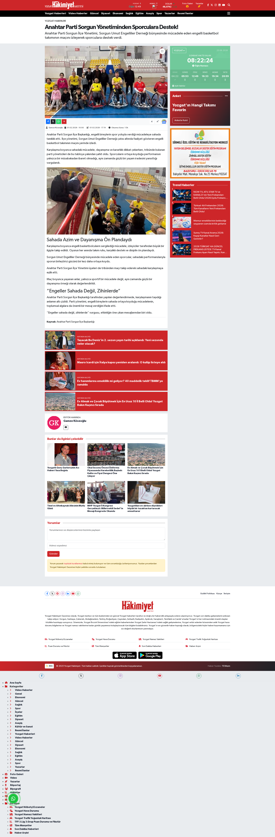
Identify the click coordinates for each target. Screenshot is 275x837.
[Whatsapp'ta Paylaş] (58, 121)
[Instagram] (62, 593)
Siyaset (105, 13)
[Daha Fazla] (64, 121)
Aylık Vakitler (180, 86)
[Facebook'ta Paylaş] (48, 121)
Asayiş (150, 13)
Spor (159, 13)
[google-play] (150, 655)
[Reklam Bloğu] (200, 153)
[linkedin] (238, 675)
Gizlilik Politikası (207, 593)
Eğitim (140, 13)
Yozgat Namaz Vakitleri (153, 639)
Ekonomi (118, 13)
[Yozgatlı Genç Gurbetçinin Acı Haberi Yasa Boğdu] (66, 454)
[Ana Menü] (228, 13)
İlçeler (18, 712)
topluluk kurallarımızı (73, 563)
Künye (219, 593)
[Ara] (229, 5)
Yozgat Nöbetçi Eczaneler (60, 639)
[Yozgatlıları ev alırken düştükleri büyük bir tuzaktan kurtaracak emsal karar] (146, 492)
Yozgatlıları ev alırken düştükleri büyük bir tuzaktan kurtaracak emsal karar (144, 508)
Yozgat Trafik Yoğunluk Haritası (203, 639)
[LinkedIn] (67, 593)
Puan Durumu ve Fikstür (59, 646)
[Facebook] (47, 593)
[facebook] (41, 675)
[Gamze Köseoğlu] (54, 423)
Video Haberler (78, 13)
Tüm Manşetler (102, 646)
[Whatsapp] (78, 593)
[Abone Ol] (164, 121)
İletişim (227, 593)
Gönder (53, 554)
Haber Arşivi (195, 646)
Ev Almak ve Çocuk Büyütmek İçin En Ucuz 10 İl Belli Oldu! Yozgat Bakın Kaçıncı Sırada (145, 470)
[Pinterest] (57, 593)
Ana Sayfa (15, 683)
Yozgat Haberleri (55, 13)
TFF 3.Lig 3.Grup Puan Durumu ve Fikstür (38, 822)
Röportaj (15, 785)
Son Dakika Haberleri (151, 646)
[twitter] (81, 675)
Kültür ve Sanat (24, 726)
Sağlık (129, 13)
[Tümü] (226, 96)
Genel (18, 694)
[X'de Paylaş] (53, 121)
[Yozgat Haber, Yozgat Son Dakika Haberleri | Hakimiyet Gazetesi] (64, 5)
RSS (51, 666)
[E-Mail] (65, 427)
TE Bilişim (226, 666)
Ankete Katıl (181, 120)
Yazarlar (170, 13)
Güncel (94, 13)
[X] (52, 593)
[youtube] (159, 675)
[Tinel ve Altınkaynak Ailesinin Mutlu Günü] (66, 492)
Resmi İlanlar (185, 13)
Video (13, 778)
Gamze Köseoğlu (56, 128)
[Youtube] (73, 593)
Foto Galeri (16, 774)
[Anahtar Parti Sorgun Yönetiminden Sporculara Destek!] (106, 82)
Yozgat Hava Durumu (105, 639)
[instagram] (120, 675)
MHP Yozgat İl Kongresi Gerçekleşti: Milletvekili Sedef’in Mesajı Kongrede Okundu (105, 508)
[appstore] (125, 655)
